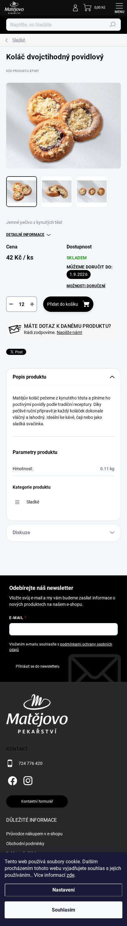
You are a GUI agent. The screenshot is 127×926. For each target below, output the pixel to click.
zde (70, 875)
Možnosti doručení (86, 286)
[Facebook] (11, 779)
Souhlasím (63, 910)
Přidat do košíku (62, 304)
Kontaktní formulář (37, 801)
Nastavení (63, 890)
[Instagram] (27, 779)
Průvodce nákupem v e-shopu (34, 833)
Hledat (112, 24)
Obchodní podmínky (25, 843)
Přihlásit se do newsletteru (37, 666)
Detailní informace (25, 234)
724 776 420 (30, 763)
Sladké (33, 501)
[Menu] (119, 7)
